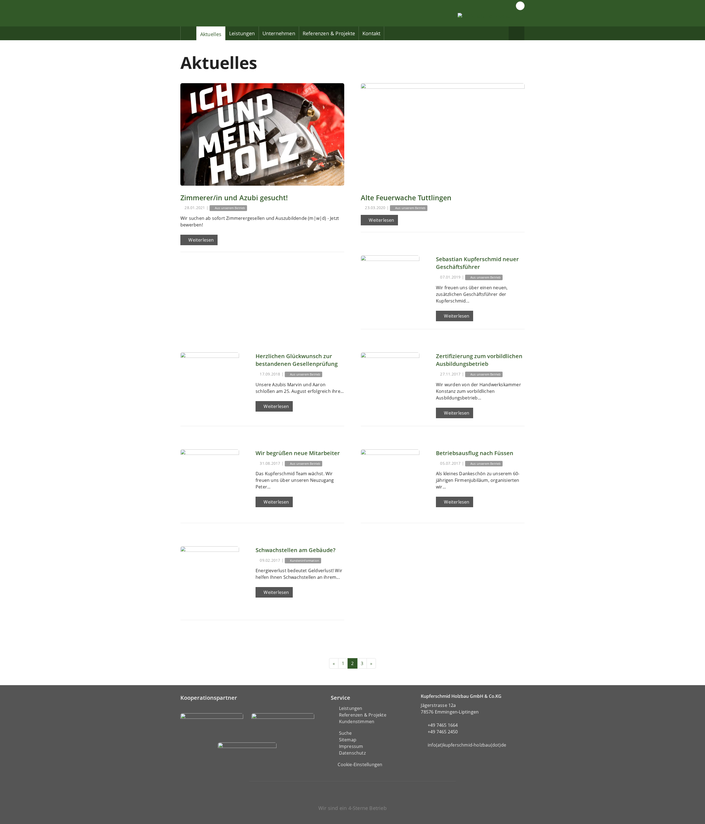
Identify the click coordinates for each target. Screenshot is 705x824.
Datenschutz (352, 753)
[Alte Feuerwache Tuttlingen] (443, 134)
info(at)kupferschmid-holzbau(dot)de (467, 745)
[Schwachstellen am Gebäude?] (209, 575)
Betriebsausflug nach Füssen (474, 453)
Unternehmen (278, 33)
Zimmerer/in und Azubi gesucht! (234, 197)
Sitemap (347, 740)
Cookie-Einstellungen (360, 764)
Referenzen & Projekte (329, 33)
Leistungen (242, 33)
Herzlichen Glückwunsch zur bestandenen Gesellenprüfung (297, 360)
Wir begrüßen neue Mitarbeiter (298, 453)
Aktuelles (211, 34)
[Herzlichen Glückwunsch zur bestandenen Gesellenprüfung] (209, 381)
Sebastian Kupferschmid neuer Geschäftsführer (477, 263)
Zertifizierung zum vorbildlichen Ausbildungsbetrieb (479, 360)
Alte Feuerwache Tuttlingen (406, 197)
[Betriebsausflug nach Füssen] (390, 478)
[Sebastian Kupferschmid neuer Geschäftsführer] (390, 284)
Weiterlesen (200, 240)
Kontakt (371, 33)
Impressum (351, 746)
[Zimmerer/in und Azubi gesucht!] (262, 134)
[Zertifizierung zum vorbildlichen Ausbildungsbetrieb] (390, 381)
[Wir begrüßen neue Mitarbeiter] (209, 478)
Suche (345, 733)
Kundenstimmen (357, 721)
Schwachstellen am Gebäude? (295, 550)
